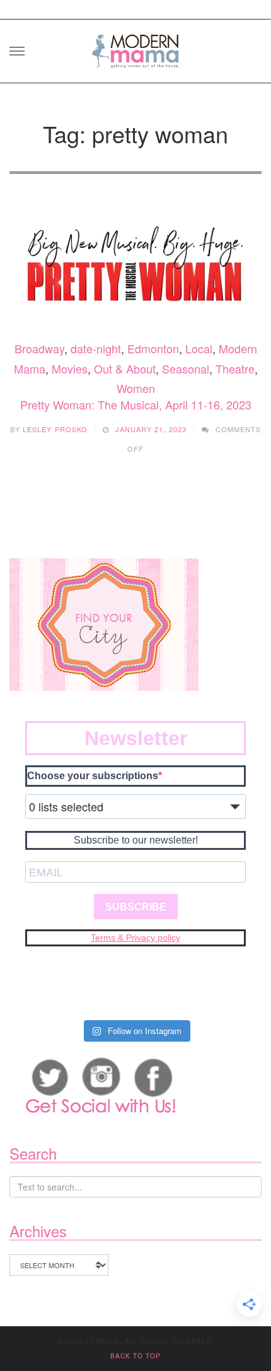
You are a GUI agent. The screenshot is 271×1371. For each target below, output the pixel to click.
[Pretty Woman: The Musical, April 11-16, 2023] (135, 264)
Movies (70, 368)
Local (198, 348)
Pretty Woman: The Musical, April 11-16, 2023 (135, 404)
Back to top (135, 1355)
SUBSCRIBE (135, 907)
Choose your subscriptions (92, 775)
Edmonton (153, 348)
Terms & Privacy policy (135, 938)
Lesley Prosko (55, 429)
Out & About (125, 368)
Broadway (39, 348)
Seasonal (185, 368)
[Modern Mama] (135, 47)
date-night (96, 348)
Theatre (235, 368)
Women (136, 388)
